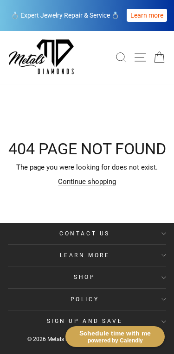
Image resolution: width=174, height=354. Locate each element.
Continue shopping (87, 181)
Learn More (85, 255)
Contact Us (84, 233)
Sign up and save (85, 321)
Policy (85, 299)
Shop (84, 277)
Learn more (146, 15)
